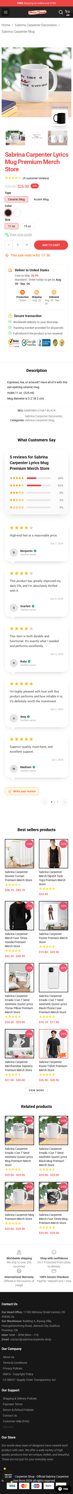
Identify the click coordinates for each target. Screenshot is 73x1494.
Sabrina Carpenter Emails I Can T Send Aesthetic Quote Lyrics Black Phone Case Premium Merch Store (53, 1004)
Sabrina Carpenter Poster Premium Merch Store (53, 938)
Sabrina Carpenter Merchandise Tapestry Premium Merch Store (19, 1066)
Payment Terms (13, 1404)
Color (8, 205)
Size (7, 219)
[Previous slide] (8, 82)
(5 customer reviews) (36, 178)
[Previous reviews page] (44, 802)
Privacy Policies (12, 1368)
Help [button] (65, 1488)
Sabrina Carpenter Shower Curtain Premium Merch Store (18, 876)
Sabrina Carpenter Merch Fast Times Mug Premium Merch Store (53, 1219)
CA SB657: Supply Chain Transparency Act (29, 1379)
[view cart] (67, 12)
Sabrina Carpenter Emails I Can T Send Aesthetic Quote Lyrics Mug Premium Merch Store (19, 1157)
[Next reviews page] (64, 802)
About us (8, 1357)
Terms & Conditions (15, 1362)
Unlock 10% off (8, 1476)
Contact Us (10, 1415)
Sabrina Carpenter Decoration (36, 25)
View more (36, 1090)
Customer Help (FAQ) (16, 1421)
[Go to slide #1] (15, 138)
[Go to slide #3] (57, 138)
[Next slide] (65, 82)
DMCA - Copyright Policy (18, 1374)
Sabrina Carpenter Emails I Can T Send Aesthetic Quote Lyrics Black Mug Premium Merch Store (53, 1157)
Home (6, 25)
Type (8, 192)
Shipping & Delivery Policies (20, 1398)
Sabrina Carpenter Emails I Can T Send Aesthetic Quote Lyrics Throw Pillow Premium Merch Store (19, 1004)
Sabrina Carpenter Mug (18, 32)
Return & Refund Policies (18, 1409)
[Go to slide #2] (36, 138)
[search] (60, 12)
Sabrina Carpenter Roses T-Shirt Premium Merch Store (53, 1066)
